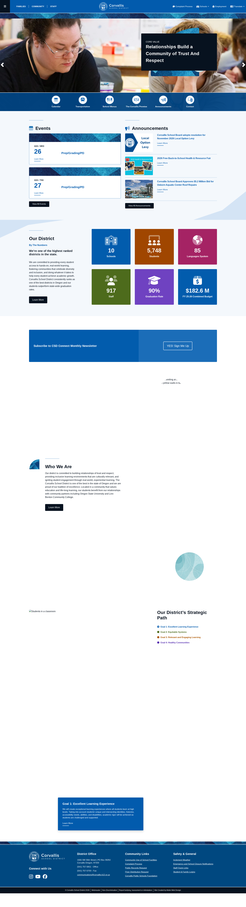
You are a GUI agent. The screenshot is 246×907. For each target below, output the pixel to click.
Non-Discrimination (109, 890)
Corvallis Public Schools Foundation (141, 876)
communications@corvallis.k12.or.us (93, 875)
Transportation (83, 107)
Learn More (38, 159)
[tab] (21, 6)
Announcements (163, 107)
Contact (190, 107)
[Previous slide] (2, 65)
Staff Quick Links (180, 868)
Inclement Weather (181, 860)
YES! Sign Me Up (178, 345)
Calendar (56, 107)
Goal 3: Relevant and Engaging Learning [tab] (180, 637)
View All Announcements (139, 206)
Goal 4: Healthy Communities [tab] (174, 642)
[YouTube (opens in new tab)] (37, 876)
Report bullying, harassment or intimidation (135, 890)
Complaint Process (133, 864)
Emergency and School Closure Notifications (193, 864)
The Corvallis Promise (136, 107)
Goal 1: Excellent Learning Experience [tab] (179, 627)
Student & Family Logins (184, 872)
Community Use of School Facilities (141, 860)
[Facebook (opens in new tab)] (45, 876)
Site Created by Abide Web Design (167, 890)
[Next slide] (243, 65)
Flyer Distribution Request (136, 872)
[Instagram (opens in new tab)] (31, 876)
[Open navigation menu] (5, 6)
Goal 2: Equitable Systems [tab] (173, 632)
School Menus (110, 107)
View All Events (39, 204)
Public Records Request (136, 868)
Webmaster (96, 890)
